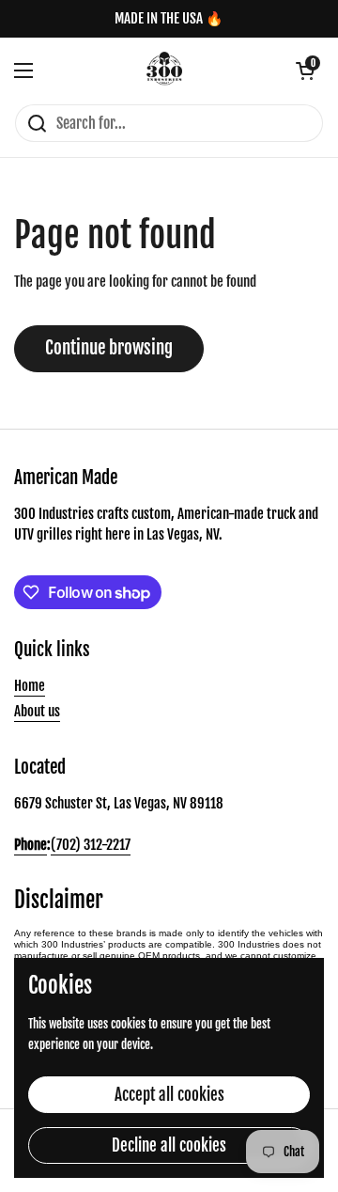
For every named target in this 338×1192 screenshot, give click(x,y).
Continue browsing (109, 348)
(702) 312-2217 (91, 845)
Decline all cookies (169, 1145)
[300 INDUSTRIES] (164, 70)
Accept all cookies (169, 1095)
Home (29, 686)
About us (37, 711)
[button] (305, 70)
